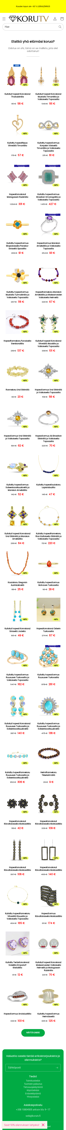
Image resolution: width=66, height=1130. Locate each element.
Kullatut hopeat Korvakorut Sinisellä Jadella (17, 630)
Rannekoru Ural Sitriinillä (17, 389)
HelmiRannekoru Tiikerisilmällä (49, 773)
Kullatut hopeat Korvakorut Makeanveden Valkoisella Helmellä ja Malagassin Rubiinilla (48, 966)
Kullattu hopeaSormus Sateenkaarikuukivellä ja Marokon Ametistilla (17, 487)
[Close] (43, 1125)
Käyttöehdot (33, 1090)
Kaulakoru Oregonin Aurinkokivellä (17, 583)
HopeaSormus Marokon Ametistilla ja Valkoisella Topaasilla (48, 246)
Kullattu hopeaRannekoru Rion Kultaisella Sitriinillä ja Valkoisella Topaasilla (49, 536)
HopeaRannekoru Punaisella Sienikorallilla (17, 342)
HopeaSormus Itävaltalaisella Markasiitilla (48, 915)
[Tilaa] (56, 1067)
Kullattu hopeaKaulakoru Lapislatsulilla (48, 486)
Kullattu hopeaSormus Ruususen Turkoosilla (48, 676)
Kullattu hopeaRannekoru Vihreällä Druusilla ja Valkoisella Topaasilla (17, 916)
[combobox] (33, 27)
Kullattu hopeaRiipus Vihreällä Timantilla (17, 144)
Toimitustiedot (33, 1080)
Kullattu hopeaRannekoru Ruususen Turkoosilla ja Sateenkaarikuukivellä (17, 775)
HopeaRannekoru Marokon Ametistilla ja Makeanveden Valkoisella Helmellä (48, 295)
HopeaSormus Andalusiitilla (17, 1014)
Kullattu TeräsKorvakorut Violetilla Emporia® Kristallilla (17, 965)
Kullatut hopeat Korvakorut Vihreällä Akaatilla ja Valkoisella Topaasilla (48, 344)
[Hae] (60, 26)
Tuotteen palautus (33, 1084)
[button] (4, 18)
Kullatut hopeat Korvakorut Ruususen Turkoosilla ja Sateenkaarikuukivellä (17, 726)
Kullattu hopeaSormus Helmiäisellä (48, 1015)
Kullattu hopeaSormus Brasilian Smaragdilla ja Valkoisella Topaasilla (48, 197)
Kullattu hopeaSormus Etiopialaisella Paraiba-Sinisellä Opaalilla (17, 246)
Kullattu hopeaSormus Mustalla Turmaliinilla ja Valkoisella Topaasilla (17, 295)
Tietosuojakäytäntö (33, 1087)
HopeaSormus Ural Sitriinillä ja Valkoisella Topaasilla (48, 391)
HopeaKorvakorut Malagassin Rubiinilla (17, 195)
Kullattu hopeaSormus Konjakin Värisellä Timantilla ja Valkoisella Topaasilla (48, 147)
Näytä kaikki (33, 1032)
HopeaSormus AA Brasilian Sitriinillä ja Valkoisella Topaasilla (48, 439)
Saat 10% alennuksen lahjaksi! (21, 1124)
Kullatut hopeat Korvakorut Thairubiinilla (17, 95)
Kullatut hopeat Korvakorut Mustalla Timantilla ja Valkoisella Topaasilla (48, 97)
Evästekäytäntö (33, 1093)
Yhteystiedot (33, 1096)
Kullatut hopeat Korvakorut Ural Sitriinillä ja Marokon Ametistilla (17, 536)
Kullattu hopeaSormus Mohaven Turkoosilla (48, 583)
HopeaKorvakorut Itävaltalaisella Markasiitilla (17, 822)
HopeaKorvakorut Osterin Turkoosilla (49, 630)
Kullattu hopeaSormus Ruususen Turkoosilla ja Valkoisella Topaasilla (17, 677)
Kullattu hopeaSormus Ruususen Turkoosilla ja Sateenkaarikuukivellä (48, 726)
